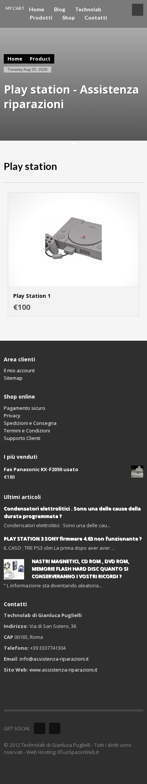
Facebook (39, 728)
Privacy (12, 415)
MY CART (15, 8)
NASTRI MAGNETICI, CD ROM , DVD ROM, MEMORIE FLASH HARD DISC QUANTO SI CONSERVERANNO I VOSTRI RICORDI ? (80, 568)
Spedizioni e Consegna (30, 423)
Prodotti (41, 17)
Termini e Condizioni (27, 430)
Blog (59, 9)
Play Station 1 (32, 295)
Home (36, 9)
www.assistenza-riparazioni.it (63, 669)
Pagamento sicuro (24, 408)
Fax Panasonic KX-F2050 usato (41, 469)
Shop (68, 17)
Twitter (54, 728)
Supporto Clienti (22, 438)
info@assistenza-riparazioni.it (54, 658)
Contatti (95, 17)
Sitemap (13, 378)
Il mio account (19, 370)
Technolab (88, 9)
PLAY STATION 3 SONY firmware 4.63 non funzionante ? (73, 538)
